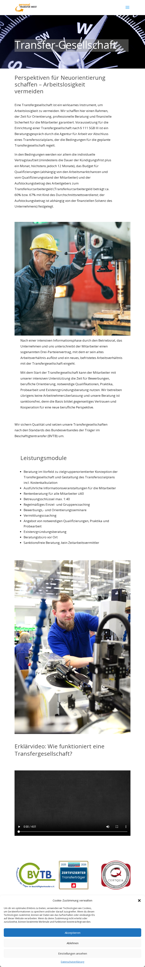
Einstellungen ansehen (72, 953)
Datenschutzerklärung (72, 961)
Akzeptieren (72, 933)
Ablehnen (73, 943)
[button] (139, 900)
